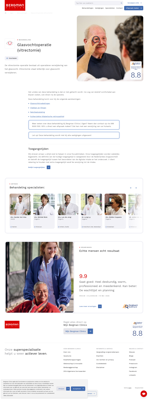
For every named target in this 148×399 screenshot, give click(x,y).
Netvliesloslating (37, 112)
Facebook (133, 371)
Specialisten (110, 8)
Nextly (129, 387)
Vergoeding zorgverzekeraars (107, 352)
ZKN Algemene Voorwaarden (74, 371)
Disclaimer (100, 367)
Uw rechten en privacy (105, 360)
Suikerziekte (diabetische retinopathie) (47, 116)
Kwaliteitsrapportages (72, 360)
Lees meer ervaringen (87, 306)
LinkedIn (132, 375)
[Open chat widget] (144, 394)
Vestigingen (99, 8)
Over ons (66, 352)
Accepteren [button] (77, 388)
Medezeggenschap (70, 367)
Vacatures (67, 356)
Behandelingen (87, 8)
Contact (119, 8)
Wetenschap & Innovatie (72, 364)
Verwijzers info (133, 3)
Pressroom (133, 364)
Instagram (133, 367)
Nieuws (132, 352)
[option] (20, 211)
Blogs (131, 356)
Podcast (132, 360)
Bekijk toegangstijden (36, 167)
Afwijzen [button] (61, 388)
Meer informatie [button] (8, 395)
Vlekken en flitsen (38, 108)
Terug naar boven (139, 387)
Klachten (99, 356)
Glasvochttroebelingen (40, 103)
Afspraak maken (132, 8)
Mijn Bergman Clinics (75, 331)
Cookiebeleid (101, 364)
